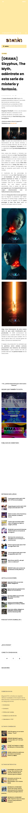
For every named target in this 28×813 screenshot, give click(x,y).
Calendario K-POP (8, 719)
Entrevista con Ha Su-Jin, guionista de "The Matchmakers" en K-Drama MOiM (15, 781)
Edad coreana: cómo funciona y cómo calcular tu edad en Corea (17, 515)
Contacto (5, 708)
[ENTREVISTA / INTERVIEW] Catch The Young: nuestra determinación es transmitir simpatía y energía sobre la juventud (12, 790)
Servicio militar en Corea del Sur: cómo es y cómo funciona (16, 597)
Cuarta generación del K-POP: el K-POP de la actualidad (16, 499)
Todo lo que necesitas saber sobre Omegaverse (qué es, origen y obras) (16, 523)
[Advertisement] (14, 17)
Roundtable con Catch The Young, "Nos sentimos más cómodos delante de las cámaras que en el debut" (15, 772)
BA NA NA (13, 123)
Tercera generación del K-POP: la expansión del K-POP (17, 553)
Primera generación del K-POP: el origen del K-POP (17, 545)
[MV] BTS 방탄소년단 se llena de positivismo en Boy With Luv (16, 568)
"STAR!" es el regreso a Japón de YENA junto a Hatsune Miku (16, 746)
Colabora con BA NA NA (10, 716)
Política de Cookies (8, 712)
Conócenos (6, 705)
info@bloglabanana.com (8, 33)
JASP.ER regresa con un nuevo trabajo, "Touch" (16, 732)
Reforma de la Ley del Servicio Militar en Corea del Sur (16, 589)
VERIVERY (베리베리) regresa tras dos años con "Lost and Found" (15, 740)
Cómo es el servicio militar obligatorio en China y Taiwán (16, 603)
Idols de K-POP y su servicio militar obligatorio (15, 582)
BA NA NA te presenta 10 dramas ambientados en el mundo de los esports (17, 531)
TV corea (4, 53)
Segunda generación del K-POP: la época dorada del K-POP (17, 506)
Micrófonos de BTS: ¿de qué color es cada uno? (16, 561)
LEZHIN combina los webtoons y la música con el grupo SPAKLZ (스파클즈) (16, 754)
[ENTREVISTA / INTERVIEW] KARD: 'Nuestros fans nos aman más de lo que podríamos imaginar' (16, 799)
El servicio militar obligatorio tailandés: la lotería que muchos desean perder (16, 611)
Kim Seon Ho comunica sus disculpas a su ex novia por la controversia (16, 538)
